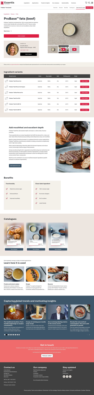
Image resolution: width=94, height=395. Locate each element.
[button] (4, 334)
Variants (61, 7)
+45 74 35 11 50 (12, 382)
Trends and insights (67, 370)
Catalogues (72, 7)
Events (64, 371)
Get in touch (28, 54)
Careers (35, 371)
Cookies (83, 390)
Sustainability (65, 3)
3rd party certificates (75, 390)
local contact (12, 385)
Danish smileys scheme (63, 390)
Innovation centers (38, 375)
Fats (17, 14)
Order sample (89, 7)
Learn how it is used (80, 7)
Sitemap (88, 390)
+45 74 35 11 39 (24, 50)
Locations (35, 373)
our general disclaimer (15, 64)
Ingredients (26, 3)
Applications (35, 3)
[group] (14, 318)
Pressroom (65, 373)
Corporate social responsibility (40, 377)
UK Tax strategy (53, 390)
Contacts (73, 3)
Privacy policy (27, 390)
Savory (12, 14)
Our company (55, 3)
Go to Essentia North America (40, 380)
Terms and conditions (37, 390)
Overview (55, 7)
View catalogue (14, 249)
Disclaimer (45, 390)
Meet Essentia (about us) (39, 370)
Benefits (66, 7)
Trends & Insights (45, 3)
